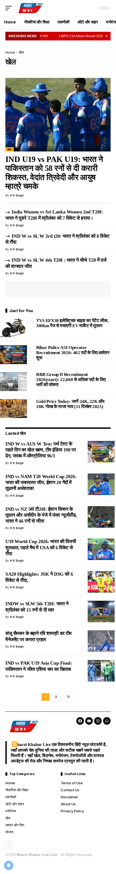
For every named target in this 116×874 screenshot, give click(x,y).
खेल (9, 149)
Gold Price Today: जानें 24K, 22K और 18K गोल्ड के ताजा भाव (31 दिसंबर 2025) (70, 404)
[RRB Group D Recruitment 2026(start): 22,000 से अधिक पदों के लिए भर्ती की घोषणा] (13, 381)
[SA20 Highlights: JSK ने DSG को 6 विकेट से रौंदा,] (101, 582)
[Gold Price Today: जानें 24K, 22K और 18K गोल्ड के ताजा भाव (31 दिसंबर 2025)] (13, 408)
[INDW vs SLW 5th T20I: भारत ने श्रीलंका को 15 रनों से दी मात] (101, 611)
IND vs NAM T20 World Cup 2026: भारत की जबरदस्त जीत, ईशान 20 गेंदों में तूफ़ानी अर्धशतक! (40, 482)
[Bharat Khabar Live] (30, 8)
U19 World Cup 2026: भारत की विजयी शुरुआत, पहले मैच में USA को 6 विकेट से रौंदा (40, 547)
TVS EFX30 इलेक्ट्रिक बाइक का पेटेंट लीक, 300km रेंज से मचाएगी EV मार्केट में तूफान (72, 323)
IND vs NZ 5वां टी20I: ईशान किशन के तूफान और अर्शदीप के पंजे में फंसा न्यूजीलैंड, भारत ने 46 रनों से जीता (41, 515)
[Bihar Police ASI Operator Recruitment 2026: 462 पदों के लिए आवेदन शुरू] (13, 354)
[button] (10, 8)
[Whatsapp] (107, 721)
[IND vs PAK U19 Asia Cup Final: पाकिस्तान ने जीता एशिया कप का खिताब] (101, 671)
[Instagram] (98, 721)
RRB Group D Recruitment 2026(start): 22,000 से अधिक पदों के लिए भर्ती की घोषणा (70, 379)
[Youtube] (89, 721)
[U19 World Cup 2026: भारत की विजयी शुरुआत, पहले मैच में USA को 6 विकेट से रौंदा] (101, 549)
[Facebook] (80, 721)
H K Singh (17, 195)
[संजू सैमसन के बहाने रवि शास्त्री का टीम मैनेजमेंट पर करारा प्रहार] (101, 641)
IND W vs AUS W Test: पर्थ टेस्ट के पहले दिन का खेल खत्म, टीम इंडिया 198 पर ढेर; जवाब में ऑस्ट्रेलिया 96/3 (40, 450)
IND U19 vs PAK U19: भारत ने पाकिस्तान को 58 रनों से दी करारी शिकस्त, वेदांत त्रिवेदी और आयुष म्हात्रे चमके (54, 173)
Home (10, 52)
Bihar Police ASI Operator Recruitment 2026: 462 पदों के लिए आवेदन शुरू (73, 352)
